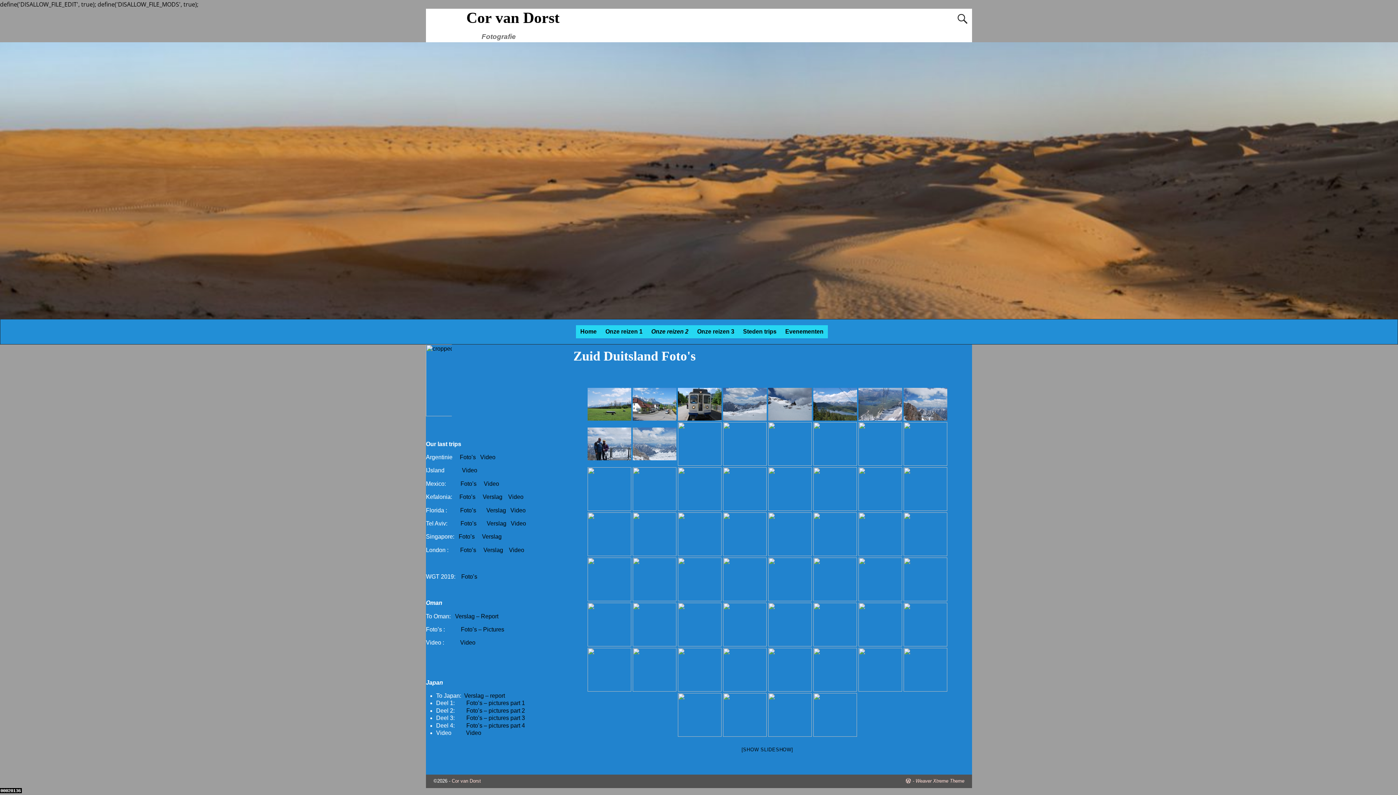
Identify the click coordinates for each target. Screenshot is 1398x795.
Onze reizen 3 (715, 331)
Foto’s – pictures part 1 (495, 703)
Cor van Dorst (513, 17)
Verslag (493, 497)
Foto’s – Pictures (482, 629)
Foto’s (468, 457)
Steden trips (760, 331)
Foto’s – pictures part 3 (495, 718)
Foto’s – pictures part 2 (495, 711)
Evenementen (804, 331)
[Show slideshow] (767, 749)
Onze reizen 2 (669, 331)
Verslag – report (484, 696)
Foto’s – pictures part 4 (495, 726)
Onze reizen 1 (624, 331)
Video (487, 457)
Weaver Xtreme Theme (940, 781)
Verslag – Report (476, 616)
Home (588, 331)
